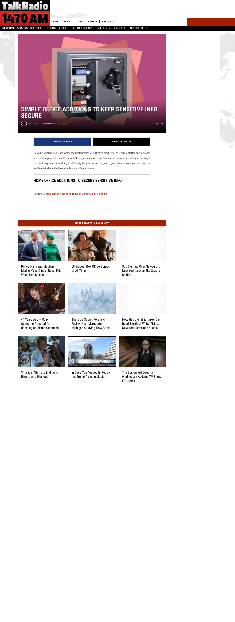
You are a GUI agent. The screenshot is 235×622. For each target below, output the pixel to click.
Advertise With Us (139, 28)
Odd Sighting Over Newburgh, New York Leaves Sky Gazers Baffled (141, 271)
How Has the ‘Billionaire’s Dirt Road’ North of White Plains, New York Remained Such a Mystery (141, 323)
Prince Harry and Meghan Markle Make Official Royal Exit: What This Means (41, 271)
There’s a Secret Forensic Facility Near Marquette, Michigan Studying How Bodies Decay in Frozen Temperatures (91, 323)
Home (55, 21)
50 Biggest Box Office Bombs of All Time (90, 269)
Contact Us (108, 21)
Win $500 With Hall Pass (29, 28)
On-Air (66, 21)
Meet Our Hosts (117, 28)
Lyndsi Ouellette (34, 123)
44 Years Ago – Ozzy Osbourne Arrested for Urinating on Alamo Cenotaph (40, 323)
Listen (79, 21)
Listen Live (52, 28)
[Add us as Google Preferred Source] (183, 22)
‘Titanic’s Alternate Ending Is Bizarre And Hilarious (39, 374)
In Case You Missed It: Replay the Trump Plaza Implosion (90, 374)
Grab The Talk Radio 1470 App (77, 28)
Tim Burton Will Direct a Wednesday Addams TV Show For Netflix (141, 376)
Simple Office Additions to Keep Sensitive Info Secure (75, 193)
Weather (92, 21)
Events (100, 28)
